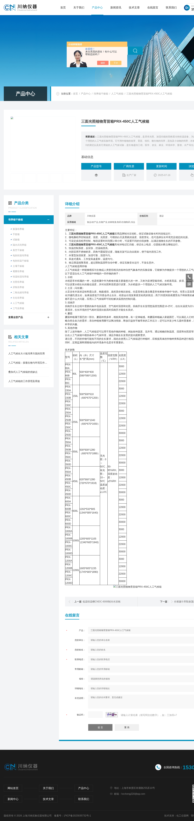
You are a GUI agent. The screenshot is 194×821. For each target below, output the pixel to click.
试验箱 (16, 239)
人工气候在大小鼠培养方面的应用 (26, 353)
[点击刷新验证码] (112, 714)
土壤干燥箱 (18, 266)
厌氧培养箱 (18, 287)
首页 (63, 7)
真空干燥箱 (18, 250)
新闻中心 (13, 799)
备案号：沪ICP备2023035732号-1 (72, 815)
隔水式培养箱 (19, 245)
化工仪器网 (182, 815)
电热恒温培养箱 (21, 255)
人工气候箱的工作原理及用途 (24, 381)
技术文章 (134, 7)
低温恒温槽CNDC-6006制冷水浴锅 (101, 601)
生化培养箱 (18, 297)
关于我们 (78, 7)
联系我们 (171, 7)
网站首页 (13, 788)
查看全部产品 (15, 317)
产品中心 (97, 7)
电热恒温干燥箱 (21, 260)
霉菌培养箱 (18, 271)
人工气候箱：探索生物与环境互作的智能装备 (28, 362)
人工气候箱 (117, 93)
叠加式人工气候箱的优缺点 (22, 372)
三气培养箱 (18, 308)
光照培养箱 (18, 282)
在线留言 (152, 7)
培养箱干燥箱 (101, 93)
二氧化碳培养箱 (21, 292)
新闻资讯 (115, 7)
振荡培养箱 (18, 229)
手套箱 (16, 234)
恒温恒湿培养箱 (21, 276)
